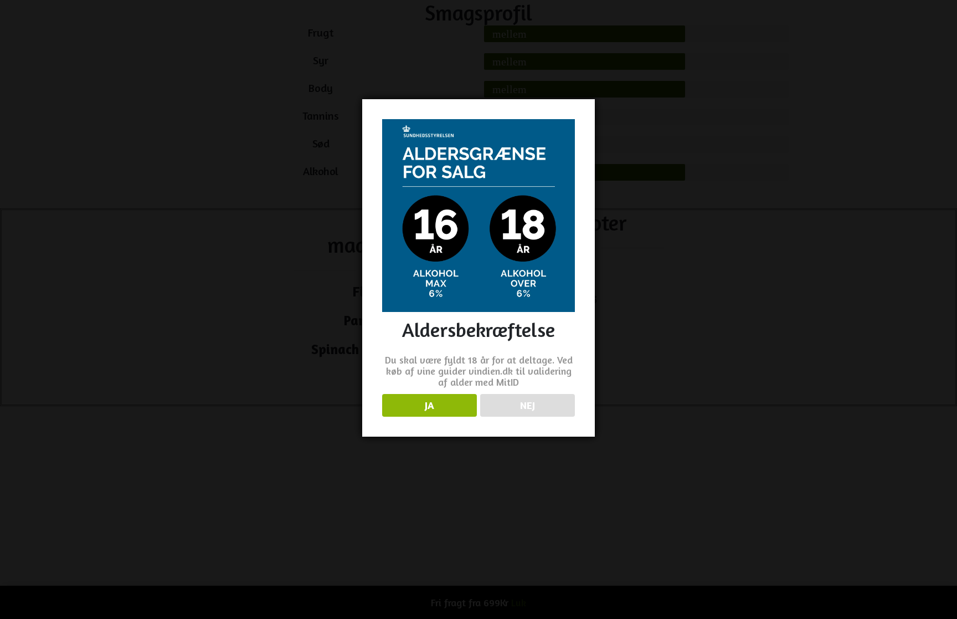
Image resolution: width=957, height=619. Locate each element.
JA (429, 405)
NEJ (527, 405)
